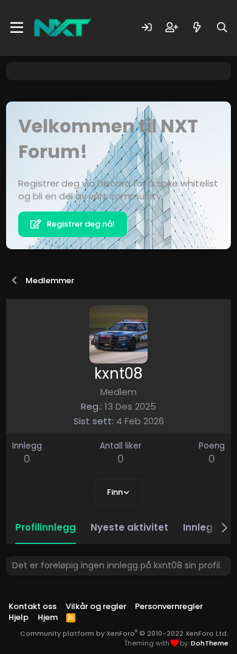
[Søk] (222, 27)
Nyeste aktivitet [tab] (129, 527)
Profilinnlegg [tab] (45, 527)
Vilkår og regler (96, 606)
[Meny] (16, 28)
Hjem (48, 617)
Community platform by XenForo (124, 633)
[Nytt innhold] (197, 27)
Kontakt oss (33, 606)
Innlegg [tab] (201, 527)
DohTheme (209, 643)
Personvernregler (169, 606)
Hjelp (19, 617)
